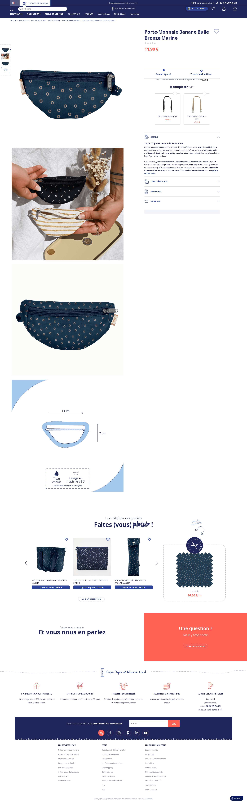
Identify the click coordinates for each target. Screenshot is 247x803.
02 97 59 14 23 (213, 706)
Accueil (13, 20)
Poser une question (195, 646)
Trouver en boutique (201, 74)
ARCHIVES (89, 14)
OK (174, 723)
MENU (12, 10)
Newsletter (134, 14)
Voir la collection (91, 599)
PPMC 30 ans (119, 14)
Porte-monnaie (54, 20)
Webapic (150, 799)
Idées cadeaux (104, 14)
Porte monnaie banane (71, 20)
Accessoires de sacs (38, 20)
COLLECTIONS (74, 14)
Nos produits (24, 20)
